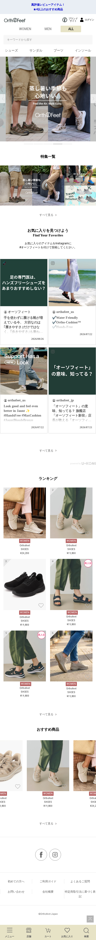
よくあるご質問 (80, 881)
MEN (48, 29)
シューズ (11, 50)
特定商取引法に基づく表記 (80, 894)
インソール (83, 50)
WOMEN (25, 29)
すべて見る (46, 215)
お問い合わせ (16, 891)
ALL (71, 29)
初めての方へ (16, 881)
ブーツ (58, 50)
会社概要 (48, 891)
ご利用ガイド (48, 881)
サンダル (35, 50)
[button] (93, 98)
